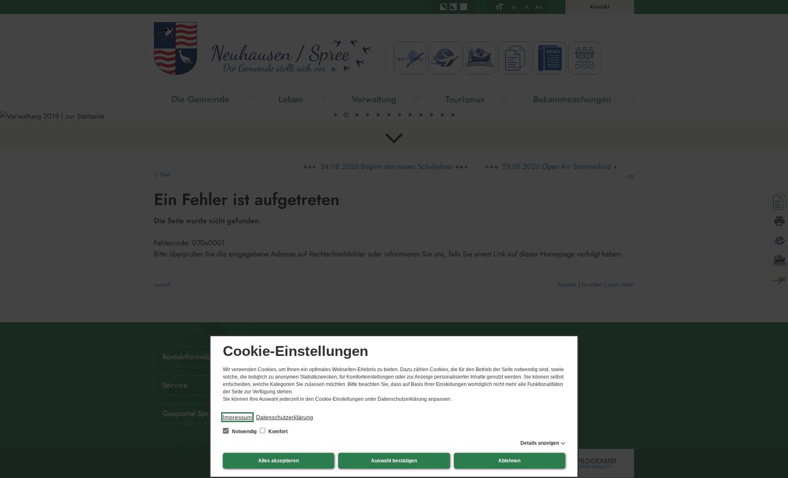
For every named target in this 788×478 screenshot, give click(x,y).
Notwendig (244, 431)
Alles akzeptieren (278, 461)
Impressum (237, 417)
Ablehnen (509, 461)
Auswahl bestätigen (394, 461)
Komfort (277, 431)
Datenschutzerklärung (284, 417)
